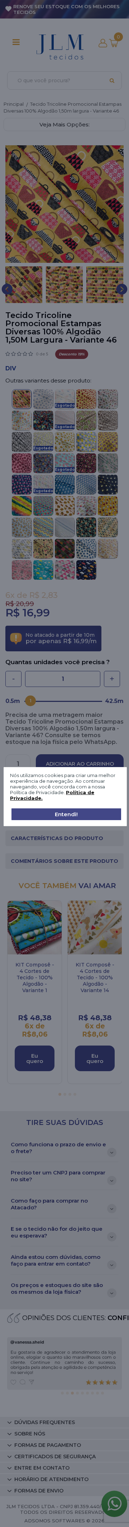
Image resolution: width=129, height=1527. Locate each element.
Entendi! (66, 814)
